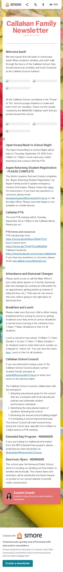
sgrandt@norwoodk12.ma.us (21, 375)
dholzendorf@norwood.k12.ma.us (24, 452)
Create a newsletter (17, 563)
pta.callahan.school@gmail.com (29, 261)
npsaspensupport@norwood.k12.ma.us (26, 198)
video (51, 187)
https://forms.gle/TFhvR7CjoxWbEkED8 (26, 246)
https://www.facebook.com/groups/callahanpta (31, 253)
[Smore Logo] (13, 4)
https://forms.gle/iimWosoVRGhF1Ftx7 (26, 239)
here (8, 352)
